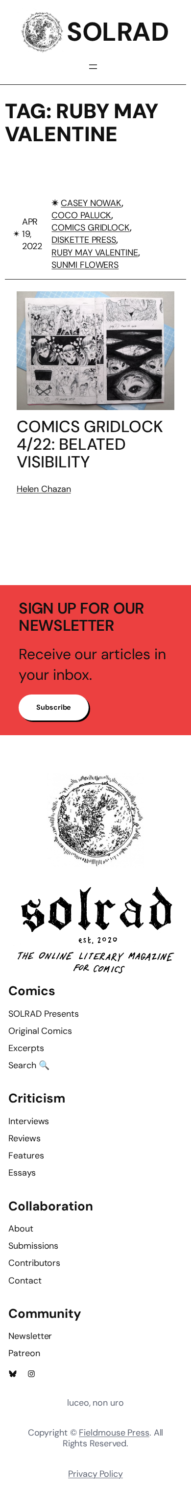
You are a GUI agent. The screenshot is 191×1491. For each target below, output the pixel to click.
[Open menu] (93, 67)
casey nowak (91, 203)
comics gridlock (90, 227)
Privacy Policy (95, 1474)
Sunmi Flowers (85, 265)
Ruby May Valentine (94, 252)
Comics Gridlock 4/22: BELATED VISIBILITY (90, 444)
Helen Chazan (44, 489)
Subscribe (53, 707)
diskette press (83, 240)
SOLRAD (117, 32)
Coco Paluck (81, 215)
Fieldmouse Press (114, 1433)
